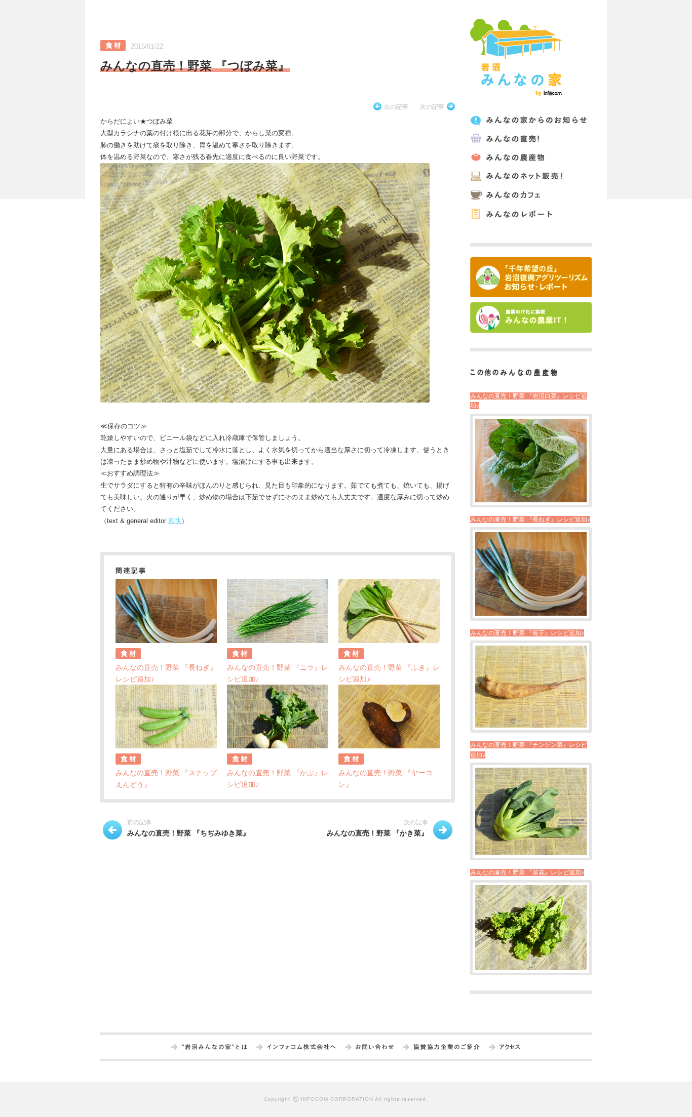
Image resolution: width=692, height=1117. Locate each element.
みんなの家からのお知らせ (530, 120)
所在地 (509, 1047)
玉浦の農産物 (530, 158)
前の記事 (396, 106)
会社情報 (301, 1047)
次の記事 (432, 106)
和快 (174, 521)
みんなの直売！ (530, 139)
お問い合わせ (374, 1047)
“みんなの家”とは (214, 1047)
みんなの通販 (530, 176)
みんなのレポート (530, 214)
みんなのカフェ (530, 195)
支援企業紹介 (446, 1047)
